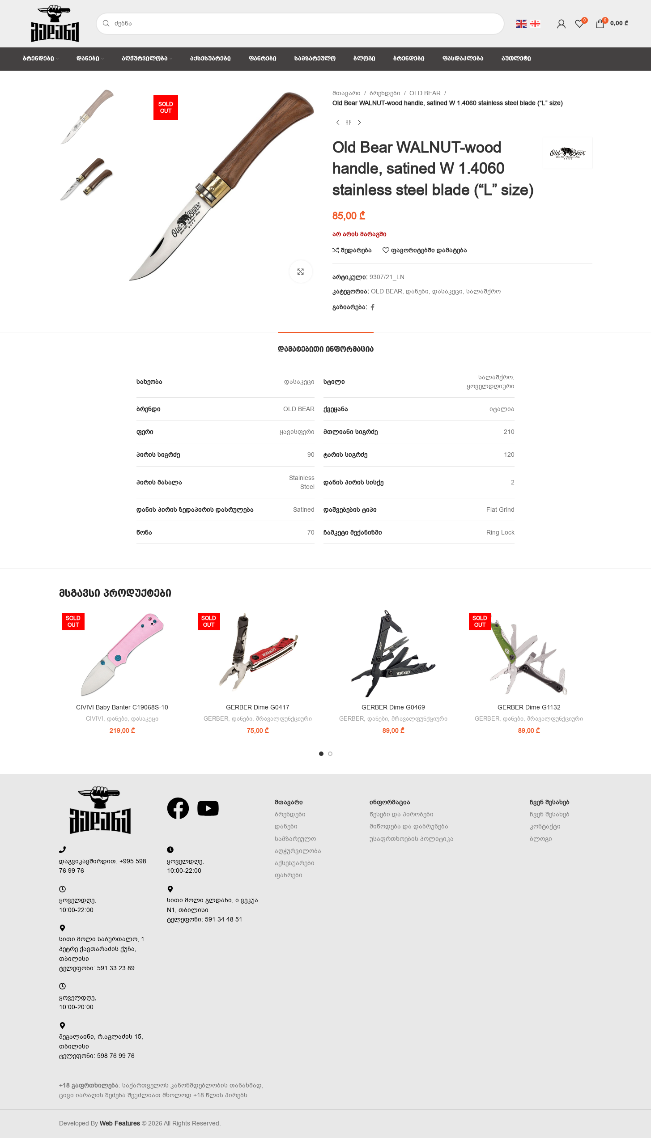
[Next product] (359, 123)
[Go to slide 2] (330, 754)
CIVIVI (94, 719)
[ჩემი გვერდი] (561, 24)
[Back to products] (348, 123)
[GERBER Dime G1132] (529, 654)
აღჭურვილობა (298, 851)
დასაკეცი (447, 291)
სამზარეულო (295, 839)
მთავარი (346, 93)
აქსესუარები (295, 863)
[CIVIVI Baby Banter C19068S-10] (122, 654)
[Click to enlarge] (300, 271)
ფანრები (288, 875)
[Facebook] (178, 808)
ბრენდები (385, 93)
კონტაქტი (545, 826)
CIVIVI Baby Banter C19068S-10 (122, 707)
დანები (417, 291)
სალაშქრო (483, 291)
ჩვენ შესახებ (550, 802)
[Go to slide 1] (321, 754)
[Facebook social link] (372, 307)
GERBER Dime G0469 (393, 707)
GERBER (216, 719)
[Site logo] (54, 23)
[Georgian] (535, 23)
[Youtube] (208, 808)
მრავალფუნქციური (284, 719)
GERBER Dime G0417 (257, 707)
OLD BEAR (425, 93)
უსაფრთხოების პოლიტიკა (412, 839)
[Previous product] (337, 123)
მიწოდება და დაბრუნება (409, 826)
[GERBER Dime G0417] (258, 654)
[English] (522, 23)
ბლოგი (541, 839)
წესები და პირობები (402, 814)
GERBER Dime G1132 (529, 707)
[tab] (326, 345)
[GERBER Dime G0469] (393, 654)
